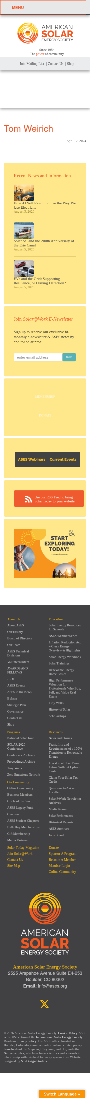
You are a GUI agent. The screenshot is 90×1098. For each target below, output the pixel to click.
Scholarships (57, 716)
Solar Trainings (59, 663)
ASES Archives (59, 829)
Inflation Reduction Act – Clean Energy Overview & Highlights (65, 646)
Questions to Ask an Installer (62, 790)
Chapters (13, 814)
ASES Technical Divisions (18, 653)
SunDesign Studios (34, 1061)
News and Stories (60, 738)
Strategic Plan (16, 705)
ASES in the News (19, 692)
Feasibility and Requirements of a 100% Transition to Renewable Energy (65, 750)
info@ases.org (52, 986)
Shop (10, 724)
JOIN (69, 357)
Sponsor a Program (62, 854)
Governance (15, 711)
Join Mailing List (31, 64)
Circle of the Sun (18, 801)
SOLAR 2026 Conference (16, 746)
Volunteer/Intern (18, 662)
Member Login (59, 866)
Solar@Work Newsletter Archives (65, 800)
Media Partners (17, 840)
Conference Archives (21, 755)
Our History (15, 632)
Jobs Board (56, 835)
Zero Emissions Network (23, 774)
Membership (45, 396)
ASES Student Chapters (23, 820)
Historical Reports (61, 822)
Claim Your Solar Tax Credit (63, 779)
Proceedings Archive (21, 761)
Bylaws (12, 698)
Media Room (57, 809)
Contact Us (14, 718)
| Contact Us (54, 64)
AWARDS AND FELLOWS (17, 670)
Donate (45, 415)
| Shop (69, 64)
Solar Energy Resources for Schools (65, 627)
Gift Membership (18, 834)
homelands (11, 1049)
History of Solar (59, 709)
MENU (18, 7)
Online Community (20, 788)
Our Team (13, 645)
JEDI (10, 679)
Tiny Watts (56, 703)
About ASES (15, 625)
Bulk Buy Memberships (23, 827)
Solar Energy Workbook (65, 657)
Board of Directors (19, 638)
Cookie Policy (67, 1033)
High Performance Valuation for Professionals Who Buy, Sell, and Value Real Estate (65, 688)
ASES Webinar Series (63, 636)
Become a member (62, 860)
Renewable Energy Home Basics (61, 672)
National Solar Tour (20, 738)
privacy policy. (27, 1041)
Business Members (19, 794)
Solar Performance (61, 815)
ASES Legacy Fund (20, 807)
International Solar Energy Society (59, 1037)
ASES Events (16, 685)
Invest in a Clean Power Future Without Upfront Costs (64, 767)
